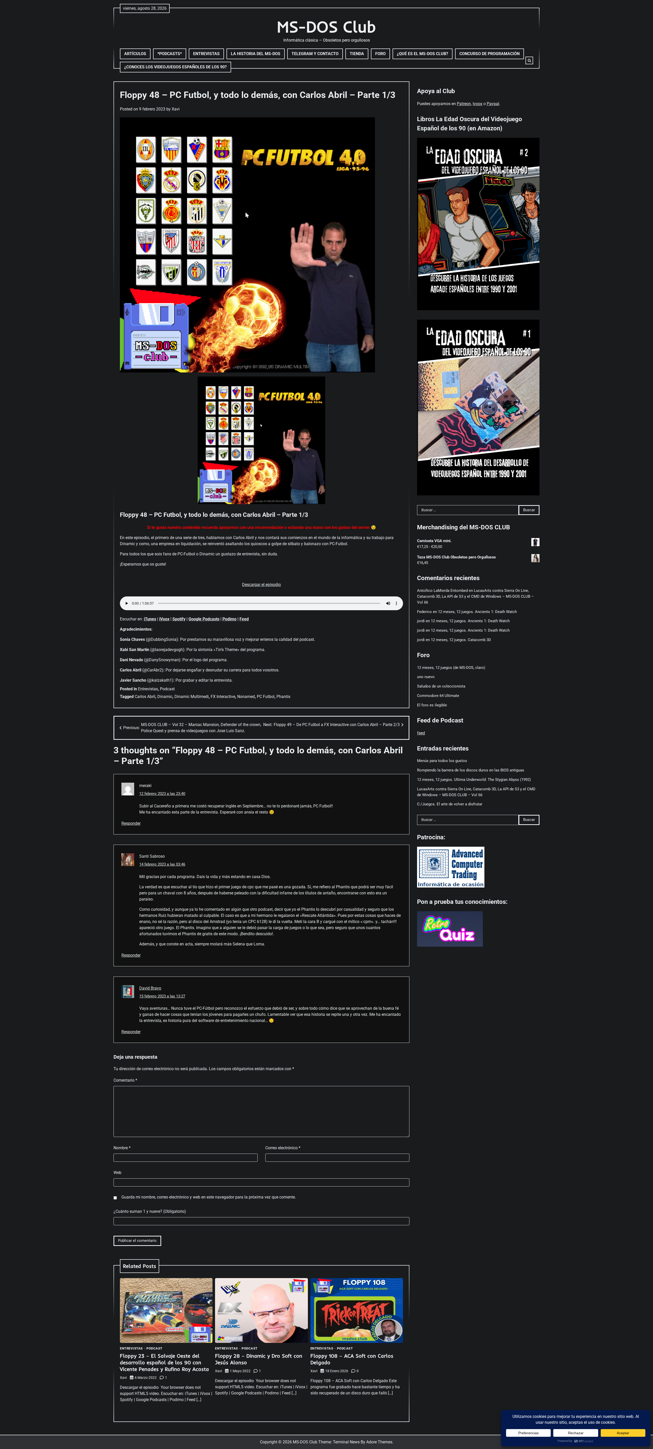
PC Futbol (265, 696)
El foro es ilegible (432, 705)
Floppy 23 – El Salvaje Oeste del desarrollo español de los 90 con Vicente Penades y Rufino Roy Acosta (164, 1362)
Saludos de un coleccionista (441, 686)
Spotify (178, 619)
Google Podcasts (204, 619)
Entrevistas (206, 53)
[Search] (529, 60)
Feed (244, 619)
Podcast (167, 688)
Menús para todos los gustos (442, 760)
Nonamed (246, 696)
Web (117, 1172)
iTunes (150, 619)
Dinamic (164, 696)
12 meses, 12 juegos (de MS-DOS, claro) (451, 667)
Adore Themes (379, 1442)
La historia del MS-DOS (255, 53)
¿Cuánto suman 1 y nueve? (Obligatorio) (150, 1211)
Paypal (493, 103)
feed (421, 732)
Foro (380, 53)
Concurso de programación (489, 53)
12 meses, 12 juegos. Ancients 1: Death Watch (477, 611)
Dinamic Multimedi (191, 696)
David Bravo (150, 988)
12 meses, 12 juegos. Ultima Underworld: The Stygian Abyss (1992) (474, 779)
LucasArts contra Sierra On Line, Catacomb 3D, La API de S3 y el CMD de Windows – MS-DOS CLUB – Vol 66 (475, 596)
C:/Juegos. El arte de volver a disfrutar (449, 804)
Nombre (122, 1147)
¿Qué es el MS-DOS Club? (422, 53)
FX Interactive (223, 696)
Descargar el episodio (261, 584)
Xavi (176, 109)
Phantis (283, 696)
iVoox (164, 619)
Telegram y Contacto (315, 53)
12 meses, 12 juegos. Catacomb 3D (461, 640)
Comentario (125, 1080)
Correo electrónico (282, 1147)
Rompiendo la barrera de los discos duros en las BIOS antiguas (470, 770)
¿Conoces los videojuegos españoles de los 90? (175, 67)
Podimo (229, 619)
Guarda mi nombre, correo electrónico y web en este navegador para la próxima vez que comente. (208, 1197)
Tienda (357, 53)
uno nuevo (426, 676)
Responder (131, 823)
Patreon (464, 103)
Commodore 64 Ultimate (438, 695)
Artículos (135, 53)
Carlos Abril (145, 696)
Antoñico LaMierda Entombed (442, 590)
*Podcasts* (169, 53)
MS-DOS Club (326, 26)
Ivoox (477, 103)
